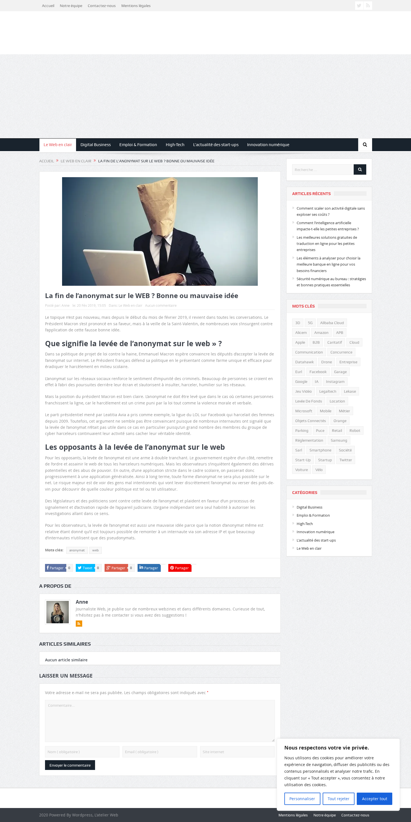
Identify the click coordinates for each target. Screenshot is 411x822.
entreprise (348, 362)
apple (300, 342)
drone (326, 362)
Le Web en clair (58, 144)
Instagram (335, 381)
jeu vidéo (303, 391)
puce (320, 430)
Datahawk (304, 362)
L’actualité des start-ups (215, 144)
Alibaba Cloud (332, 322)
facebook (318, 371)
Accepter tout (374, 798)
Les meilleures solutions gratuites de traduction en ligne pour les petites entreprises (327, 243)
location (337, 401)
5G (310, 322)
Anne (66, 305)
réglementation (309, 440)
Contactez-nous (102, 5)
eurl (298, 371)
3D (297, 322)
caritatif (334, 342)
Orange (340, 420)
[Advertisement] (205, 96)
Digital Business (96, 144)
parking (301, 430)
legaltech (327, 391)
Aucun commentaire (161, 305)
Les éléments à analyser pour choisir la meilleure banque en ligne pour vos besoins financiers (328, 264)
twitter (345, 460)
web (95, 550)
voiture (301, 469)
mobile (325, 411)
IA (316, 381)
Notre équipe (71, 5)
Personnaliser (302, 798)
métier (344, 411)
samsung (339, 440)
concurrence (341, 352)
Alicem (301, 332)
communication (309, 352)
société (345, 450)
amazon (321, 332)
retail (337, 430)
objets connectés (310, 420)
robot (354, 430)
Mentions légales (136, 5)
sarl (298, 450)
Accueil (48, 5)
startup (325, 460)
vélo (319, 469)
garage (340, 371)
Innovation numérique (268, 144)
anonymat (77, 550)
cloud (354, 342)
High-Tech (175, 144)
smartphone (320, 450)
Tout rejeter (338, 798)
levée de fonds (308, 401)
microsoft (303, 411)
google (301, 381)
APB (339, 332)
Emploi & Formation (138, 144)
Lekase (350, 391)
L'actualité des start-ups (316, 540)
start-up (303, 460)
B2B (316, 342)
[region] (338, 775)
